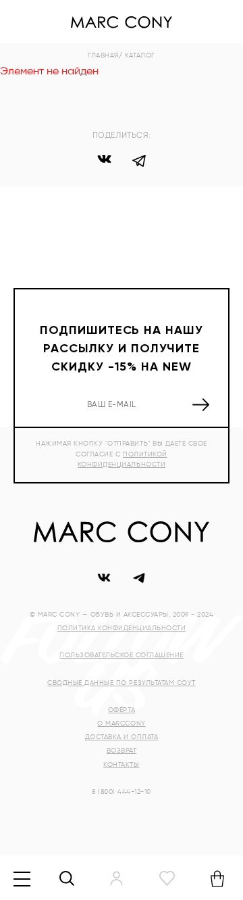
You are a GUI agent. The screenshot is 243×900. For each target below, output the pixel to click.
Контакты (121, 764)
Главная (103, 55)
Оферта (121, 710)
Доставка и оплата (122, 737)
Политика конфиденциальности (121, 628)
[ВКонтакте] (104, 163)
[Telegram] (139, 163)
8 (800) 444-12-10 (121, 791)
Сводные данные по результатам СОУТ (121, 683)
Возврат (122, 750)
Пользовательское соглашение (121, 655)
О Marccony (121, 723)
